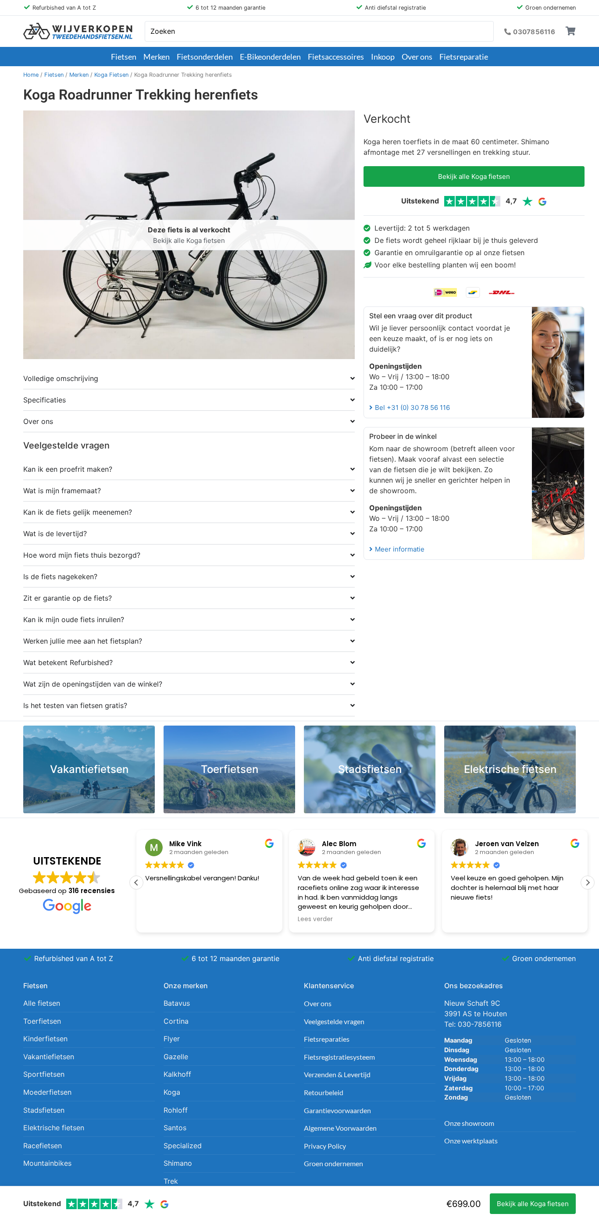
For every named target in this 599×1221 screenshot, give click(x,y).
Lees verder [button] (315, 919)
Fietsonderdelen (205, 56)
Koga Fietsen (111, 74)
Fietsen (123, 56)
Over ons (417, 56)
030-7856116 (480, 1024)
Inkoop (383, 56)
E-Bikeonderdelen (270, 56)
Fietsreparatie (463, 56)
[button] (587, 882)
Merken (156, 56)
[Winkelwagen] (571, 31)
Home (31, 74)
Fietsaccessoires (336, 56)
